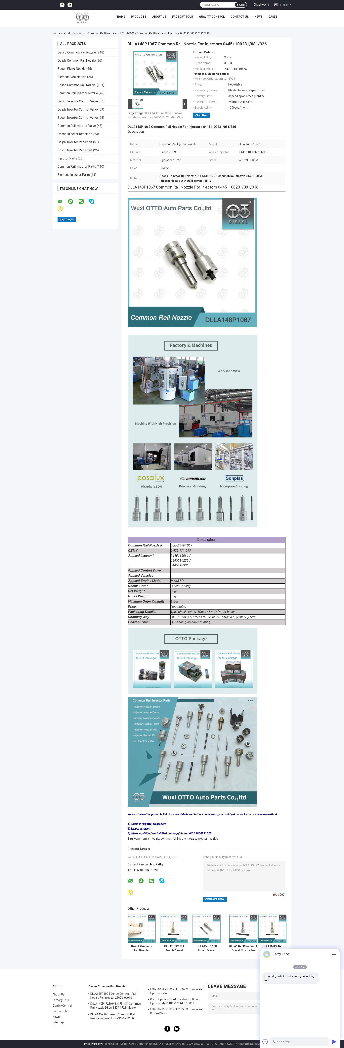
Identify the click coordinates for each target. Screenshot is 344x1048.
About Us (159, 16)
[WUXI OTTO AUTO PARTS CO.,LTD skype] (94, 201)
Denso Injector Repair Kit (75, 134)
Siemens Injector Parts (74, 175)
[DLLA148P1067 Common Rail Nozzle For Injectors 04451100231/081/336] (155, 74)
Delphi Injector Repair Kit (75, 142)
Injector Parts (67, 158)
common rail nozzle (146, 838)
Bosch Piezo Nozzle (72, 69)
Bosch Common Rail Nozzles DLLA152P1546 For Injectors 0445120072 (141, 948)
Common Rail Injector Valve (77, 126)
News (258, 16)
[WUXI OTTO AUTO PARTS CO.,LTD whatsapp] (73, 201)
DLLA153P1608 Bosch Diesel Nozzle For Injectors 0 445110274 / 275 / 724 (206, 948)
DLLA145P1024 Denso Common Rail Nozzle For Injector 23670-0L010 (113, 995)
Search (241, 4)
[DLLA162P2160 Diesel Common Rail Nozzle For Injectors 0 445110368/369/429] (272, 929)
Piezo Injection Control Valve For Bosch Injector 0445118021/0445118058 (175, 1001)
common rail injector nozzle (178, 838)
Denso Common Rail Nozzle (77, 52)
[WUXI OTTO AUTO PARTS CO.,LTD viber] (63, 209)
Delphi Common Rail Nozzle (77, 60)
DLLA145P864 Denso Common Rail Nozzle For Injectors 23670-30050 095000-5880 (112, 1017)
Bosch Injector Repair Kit (75, 150)
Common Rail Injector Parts (77, 166)
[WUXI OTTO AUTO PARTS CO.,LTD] (83, 18)
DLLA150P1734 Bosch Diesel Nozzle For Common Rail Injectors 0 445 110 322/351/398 (174, 948)
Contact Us (240, 16)
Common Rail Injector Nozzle (78, 93)
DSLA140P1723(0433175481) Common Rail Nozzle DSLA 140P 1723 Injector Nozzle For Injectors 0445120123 (115, 1006)
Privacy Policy (93, 1043)
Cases (272, 16)
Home (121, 16)
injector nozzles (207, 838)
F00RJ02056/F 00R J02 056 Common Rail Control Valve (176, 1011)
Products (138, 16)
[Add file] (265, 1041)
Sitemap (58, 1022)
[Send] (334, 1041)
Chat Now (260, 4)
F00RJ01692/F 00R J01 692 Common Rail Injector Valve (176, 991)
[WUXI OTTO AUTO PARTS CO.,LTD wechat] (84, 201)
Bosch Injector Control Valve (78, 118)
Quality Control (212, 16)
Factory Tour (182, 16)
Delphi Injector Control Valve (78, 109)
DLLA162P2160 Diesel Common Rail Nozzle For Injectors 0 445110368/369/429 (272, 948)
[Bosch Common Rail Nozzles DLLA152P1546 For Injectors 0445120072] (142, 929)
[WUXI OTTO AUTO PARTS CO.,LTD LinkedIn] (69, 4)
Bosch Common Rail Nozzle (96, 33)
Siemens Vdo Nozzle (72, 77)
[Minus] (334, 954)
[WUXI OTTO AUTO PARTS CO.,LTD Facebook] (62, 4)
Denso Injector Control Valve (78, 101)
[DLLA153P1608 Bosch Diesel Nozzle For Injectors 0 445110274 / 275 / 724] (207, 929)
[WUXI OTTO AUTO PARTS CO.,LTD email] (62, 201)
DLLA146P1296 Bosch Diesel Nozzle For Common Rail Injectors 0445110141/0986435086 (243, 948)
